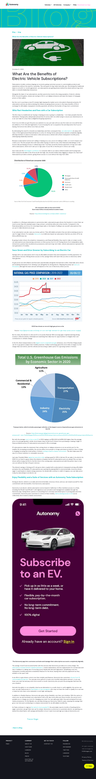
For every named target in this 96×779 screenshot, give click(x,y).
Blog (13, 32)
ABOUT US (28, 744)
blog (19, 32)
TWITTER (66, 750)
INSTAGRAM (67, 747)
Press (27, 756)
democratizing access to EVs (64, 493)
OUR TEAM (28, 747)
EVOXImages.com (87, 751)
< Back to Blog (17, 728)
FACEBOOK (66, 744)
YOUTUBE (66, 756)
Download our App (83, 5)
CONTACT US (48, 744)
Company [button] (66, 5)
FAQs (7, 744)
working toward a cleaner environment (54, 451)
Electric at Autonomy (29, 760)
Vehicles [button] (48, 5)
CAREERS (28, 750)
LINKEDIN (66, 753)
